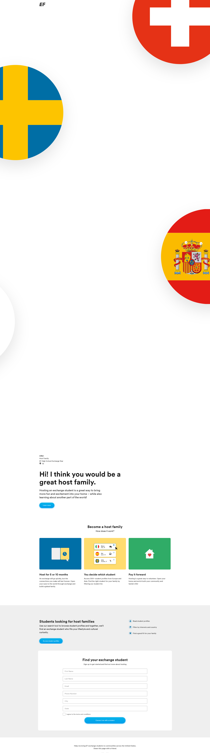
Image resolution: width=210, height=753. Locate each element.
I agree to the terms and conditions (78, 714)
